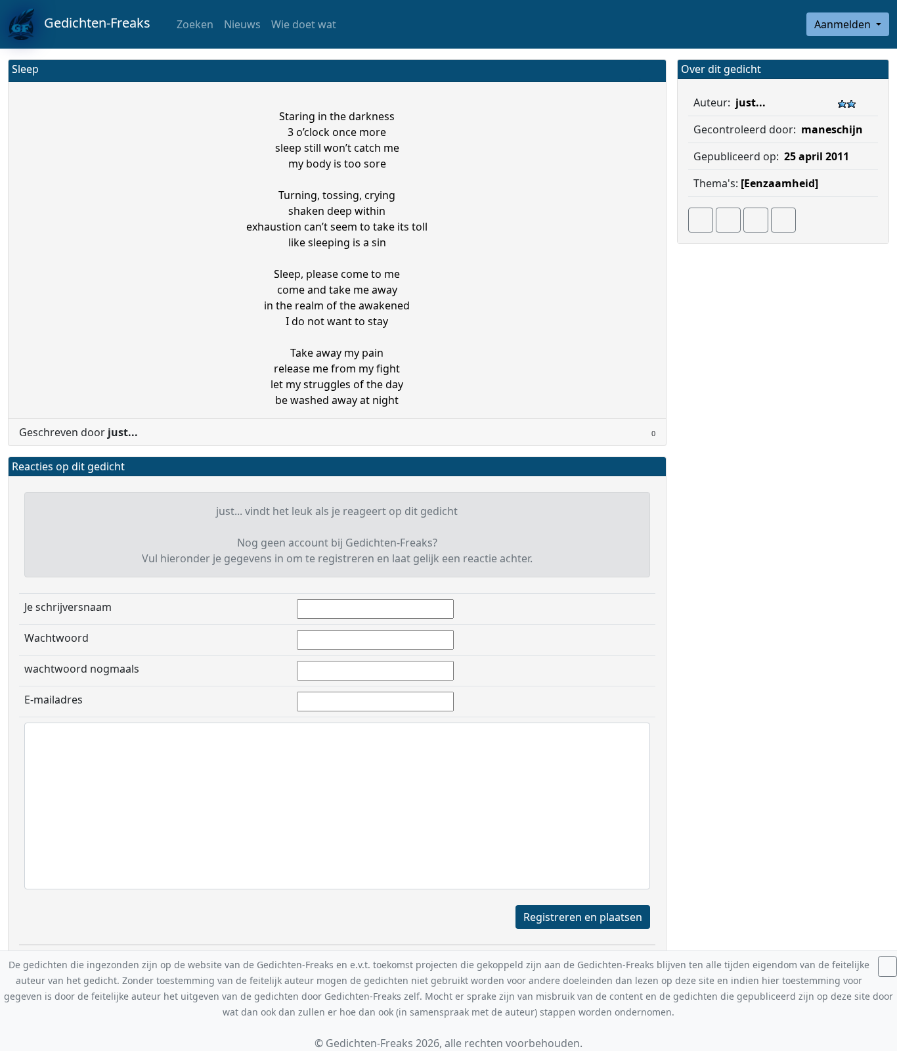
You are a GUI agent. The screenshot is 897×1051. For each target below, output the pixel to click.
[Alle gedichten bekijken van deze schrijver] (755, 220)
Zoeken (193, 24)
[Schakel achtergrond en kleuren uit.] (651, 70)
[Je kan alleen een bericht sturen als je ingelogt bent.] (783, 220)
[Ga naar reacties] (700, 220)
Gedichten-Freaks (92, 23)
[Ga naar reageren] (728, 220)
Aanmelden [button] (843, 24)
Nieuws (242, 24)
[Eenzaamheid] (779, 183)
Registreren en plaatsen (582, 917)
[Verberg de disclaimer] (887, 966)
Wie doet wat (303, 24)
